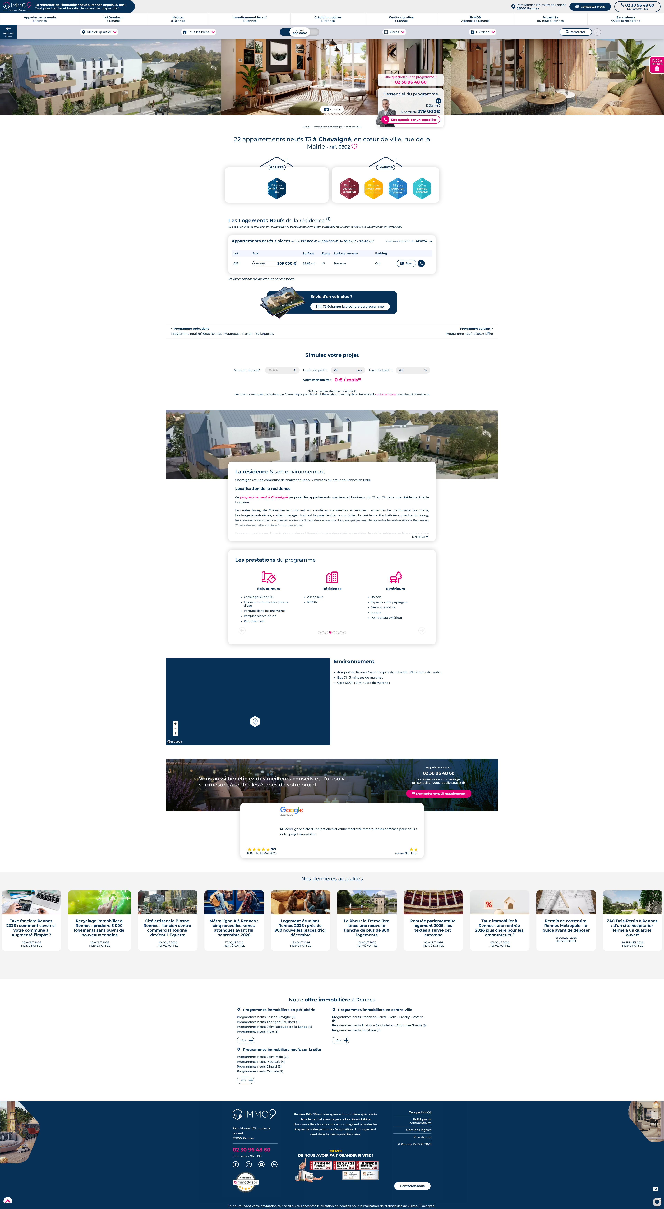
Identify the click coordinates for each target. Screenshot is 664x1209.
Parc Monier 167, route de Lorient (541, 6)
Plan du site (422, 1137)
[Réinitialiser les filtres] (597, 32)
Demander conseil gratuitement (438, 793)
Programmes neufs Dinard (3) (259, 1066)
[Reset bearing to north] (175, 733)
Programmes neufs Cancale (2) (260, 1071)
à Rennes (113, 19)
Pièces (394, 32)
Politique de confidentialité (420, 1121)
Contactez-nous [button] (412, 1186)
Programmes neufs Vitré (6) (257, 1031)
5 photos (335, 109)
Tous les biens (198, 32)
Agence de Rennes (475, 19)
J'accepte (427, 1206)
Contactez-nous (590, 6)
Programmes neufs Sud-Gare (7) (356, 1030)
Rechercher (575, 32)
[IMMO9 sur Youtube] (261, 1164)
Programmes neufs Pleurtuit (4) (261, 1061)
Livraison (483, 32)
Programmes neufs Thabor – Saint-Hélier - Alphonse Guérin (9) (379, 1025)
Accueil (306, 126)
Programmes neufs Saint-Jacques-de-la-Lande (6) (274, 1026)
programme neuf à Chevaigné (264, 497)
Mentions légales (418, 1130)
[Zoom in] (175, 723)
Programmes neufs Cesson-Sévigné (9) (266, 1017)
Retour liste (8, 35)
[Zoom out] (175, 728)
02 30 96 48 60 (410, 82)
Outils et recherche (625, 19)
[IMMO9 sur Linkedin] (274, 1164)
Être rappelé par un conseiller (410, 119)
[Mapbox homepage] (174, 742)
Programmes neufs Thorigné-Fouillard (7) (268, 1022)
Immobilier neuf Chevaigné (328, 126)
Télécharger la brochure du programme (350, 306)
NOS (657, 64)
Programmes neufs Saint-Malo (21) (263, 1057)
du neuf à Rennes (550, 19)
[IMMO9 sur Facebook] (236, 1164)
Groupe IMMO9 (420, 1112)
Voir (243, 1040)
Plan (406, 263)
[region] (248, 701)
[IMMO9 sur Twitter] (249, 1164)
